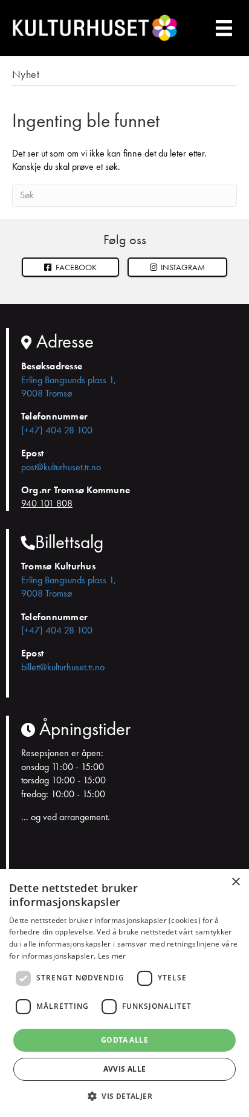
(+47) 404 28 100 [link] (56, 430)
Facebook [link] (75, 267)
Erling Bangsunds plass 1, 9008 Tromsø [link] (68, 387)
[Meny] (224, 28)
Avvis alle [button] (124, 1069)
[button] (178, 267)
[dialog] (124, 993)
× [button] (235, 882)
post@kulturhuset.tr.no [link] (61, 467)
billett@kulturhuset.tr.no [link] (63, 667)
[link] (70, 267)
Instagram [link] (182, 267)
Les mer (112, 956)
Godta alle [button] (124, 1040)
